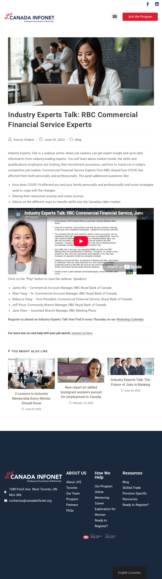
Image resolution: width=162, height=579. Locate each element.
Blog (78, 139)
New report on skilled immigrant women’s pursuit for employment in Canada (81, 392)
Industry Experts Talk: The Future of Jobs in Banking (130, 382)
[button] (114, 16)
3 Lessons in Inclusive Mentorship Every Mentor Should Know (31, 398)
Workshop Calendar (129, 319)
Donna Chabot (24, 139)
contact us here (82, 333)
